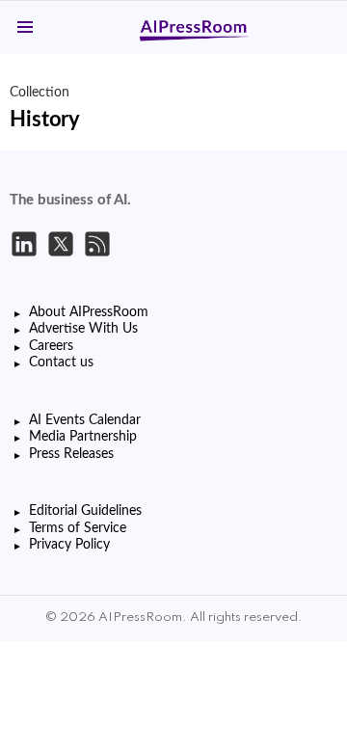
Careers (51, 346)
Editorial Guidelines (85, 511)
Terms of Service (77, 528)
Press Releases (71, 454)
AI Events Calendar (85, 420)
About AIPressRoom (88, 312)
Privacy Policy (69, 544)
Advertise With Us (83, 329)
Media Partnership (83, 436)
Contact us (61, 362)
